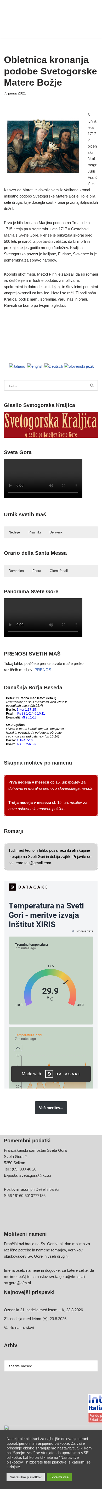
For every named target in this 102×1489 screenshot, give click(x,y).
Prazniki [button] (35, 532)
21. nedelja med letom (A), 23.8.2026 (35, 1318)
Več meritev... (51, 1107)
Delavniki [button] (56, 532)
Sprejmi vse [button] (59, 1477)
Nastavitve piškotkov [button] (26, 1477)
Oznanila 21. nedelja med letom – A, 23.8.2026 (43, 1310)
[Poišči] (92, 385)
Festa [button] (36, 571)
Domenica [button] (16, 571)
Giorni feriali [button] (59, 571)
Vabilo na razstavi (19, 1327)
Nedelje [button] (14, 532)
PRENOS (43, 669)
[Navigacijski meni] (92, 19)
